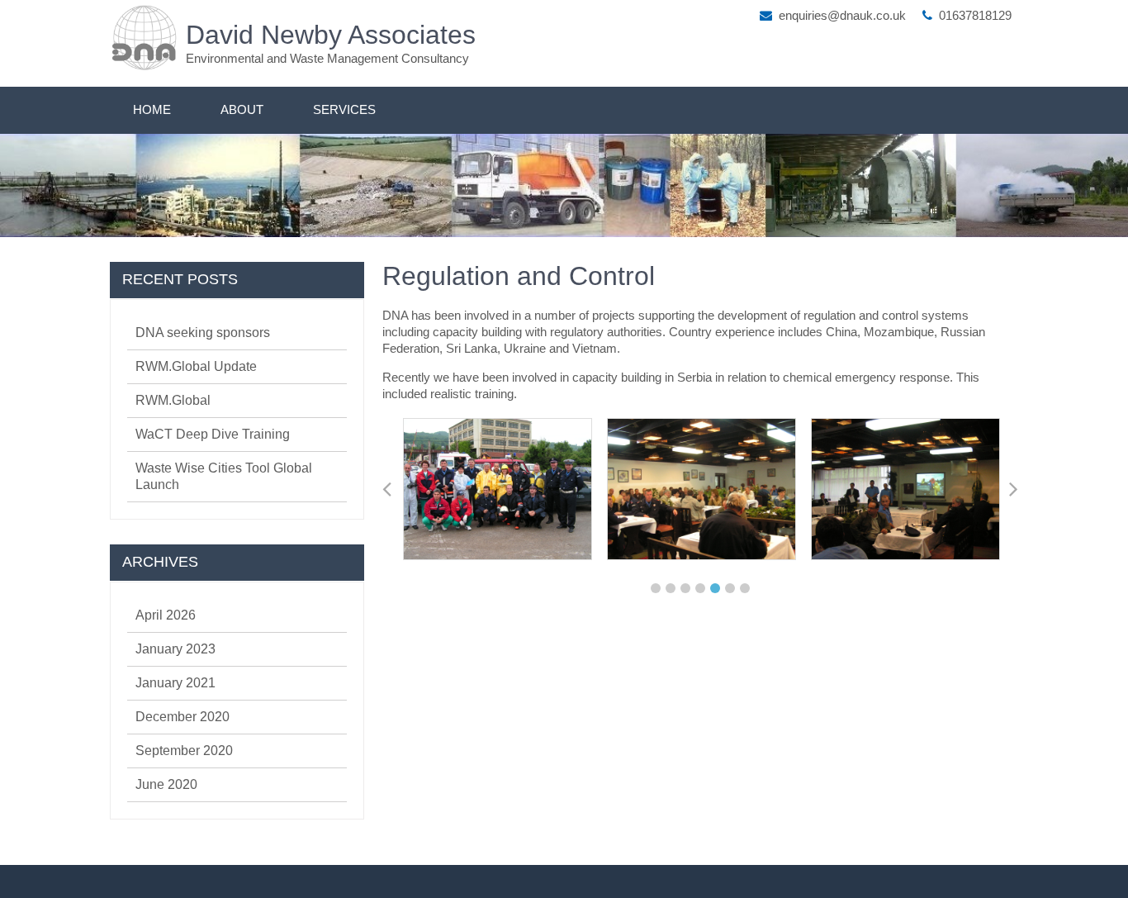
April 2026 (165, 615)
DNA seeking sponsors (202, 332)
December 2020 (182, 717)
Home (152, 109)
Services (344, 109)
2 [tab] (670, 588)
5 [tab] (715, 588)
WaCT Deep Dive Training (212, 434)
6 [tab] (730, 588)
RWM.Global (173, 400)
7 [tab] (745, 588)
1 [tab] (656, 588)
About (241, 109)
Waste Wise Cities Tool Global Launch (223, 476)
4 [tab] (700, 588)
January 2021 (175, 683)
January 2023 (175, 649)
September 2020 (184, 751)
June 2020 (166, 784)
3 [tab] (685, 588)
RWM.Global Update (196, 366)
